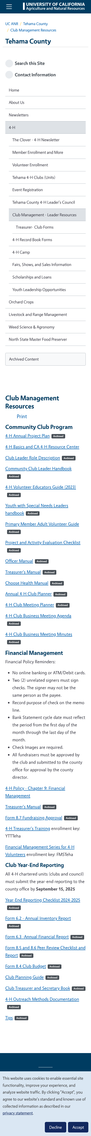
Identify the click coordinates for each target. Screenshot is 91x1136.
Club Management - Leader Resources (44, 214)
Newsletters (18, 114)
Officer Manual (26, 561)
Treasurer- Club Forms (34, 227)
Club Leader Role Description (39, 457)
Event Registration (27, 189)
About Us (16, 102)
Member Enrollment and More (37, 152)
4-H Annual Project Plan (34, 435)
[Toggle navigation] (9, 6)
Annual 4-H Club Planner (35, 593)
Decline (55, 1127)
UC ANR (11, 23)
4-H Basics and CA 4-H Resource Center (42, 446)
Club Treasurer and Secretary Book (44, 988)
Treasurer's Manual (30, 572)
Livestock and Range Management (38, 314)
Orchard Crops (21, 301)
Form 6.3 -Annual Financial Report (43, 936)
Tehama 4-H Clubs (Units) (33, 177)
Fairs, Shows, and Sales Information (41, 264)
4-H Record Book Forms (32, 239)
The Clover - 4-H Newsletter (35, 139)
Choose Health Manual (33, 583)
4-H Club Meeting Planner (36, 604)
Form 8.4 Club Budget (32, 966)
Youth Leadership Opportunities (39, 289)
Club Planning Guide (31, 977)
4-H (12, 127)
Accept (78, 1127)
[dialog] (45, 1103)
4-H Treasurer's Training (27, 828)
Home (14, 90)
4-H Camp (21, 252)
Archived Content (24, 359)
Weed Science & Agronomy (32, 327)
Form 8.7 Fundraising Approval (40, 817)
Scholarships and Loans (31, 277)
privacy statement (18, 1113)
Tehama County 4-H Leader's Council (43, 202)
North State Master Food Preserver (38, 339)
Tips (16, 1017)
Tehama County (35, 23)
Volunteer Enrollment (30, 164)
